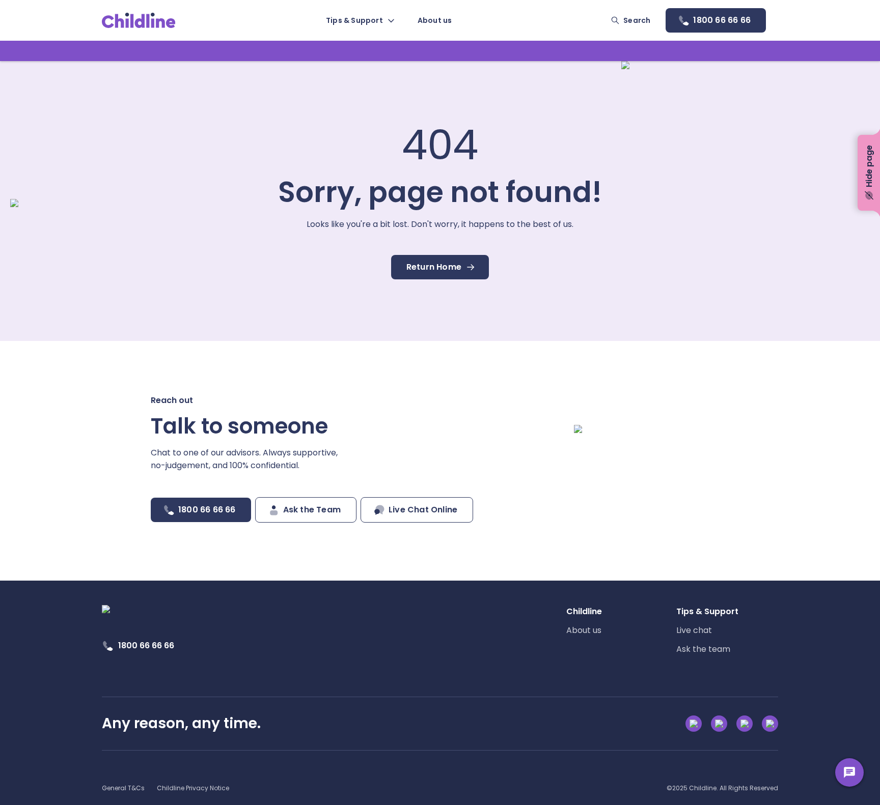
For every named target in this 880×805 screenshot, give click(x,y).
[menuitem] (359, 20)
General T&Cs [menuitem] (123, 788)
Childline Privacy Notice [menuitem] (193, 788)
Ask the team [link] (703, 649)
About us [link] (583, 630)
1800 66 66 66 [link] (146, 645)
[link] (139, 20)
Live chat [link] (694, 630)
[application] (440, 402)
